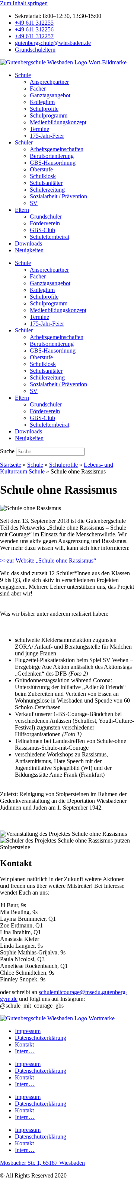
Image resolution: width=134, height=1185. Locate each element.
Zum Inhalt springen (24, 3)
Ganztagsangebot (50, 95)
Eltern (22, 210)
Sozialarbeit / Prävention (58, 196)
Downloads (28, 243)
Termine (39, 129)
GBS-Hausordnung (53, 162)
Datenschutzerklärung (40, 1038)
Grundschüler (46, 216)
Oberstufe (41, 169)
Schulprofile (44, 109)
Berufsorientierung (52, 156)
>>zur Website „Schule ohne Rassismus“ (48, 560)
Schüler (24, 142)
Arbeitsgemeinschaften (56, 149)
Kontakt (24, 1044)
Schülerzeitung (47, 189)
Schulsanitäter (46, 183)
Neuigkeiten (29, 250)
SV (34, 203)
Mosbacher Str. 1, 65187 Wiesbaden (42, 1163)
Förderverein (45, 223)
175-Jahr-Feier (47, 135)
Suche (7, 451)
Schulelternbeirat (49, 237)
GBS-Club (42, 230)
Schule (23, 75)
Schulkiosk (43, 176)
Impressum (28, 1031)
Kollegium (42, 102)
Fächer (38, 88)
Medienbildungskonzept (58, 122)
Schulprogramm (48, 115)
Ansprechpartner (49, 82)
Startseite (10, 464)
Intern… (25, 1051)
